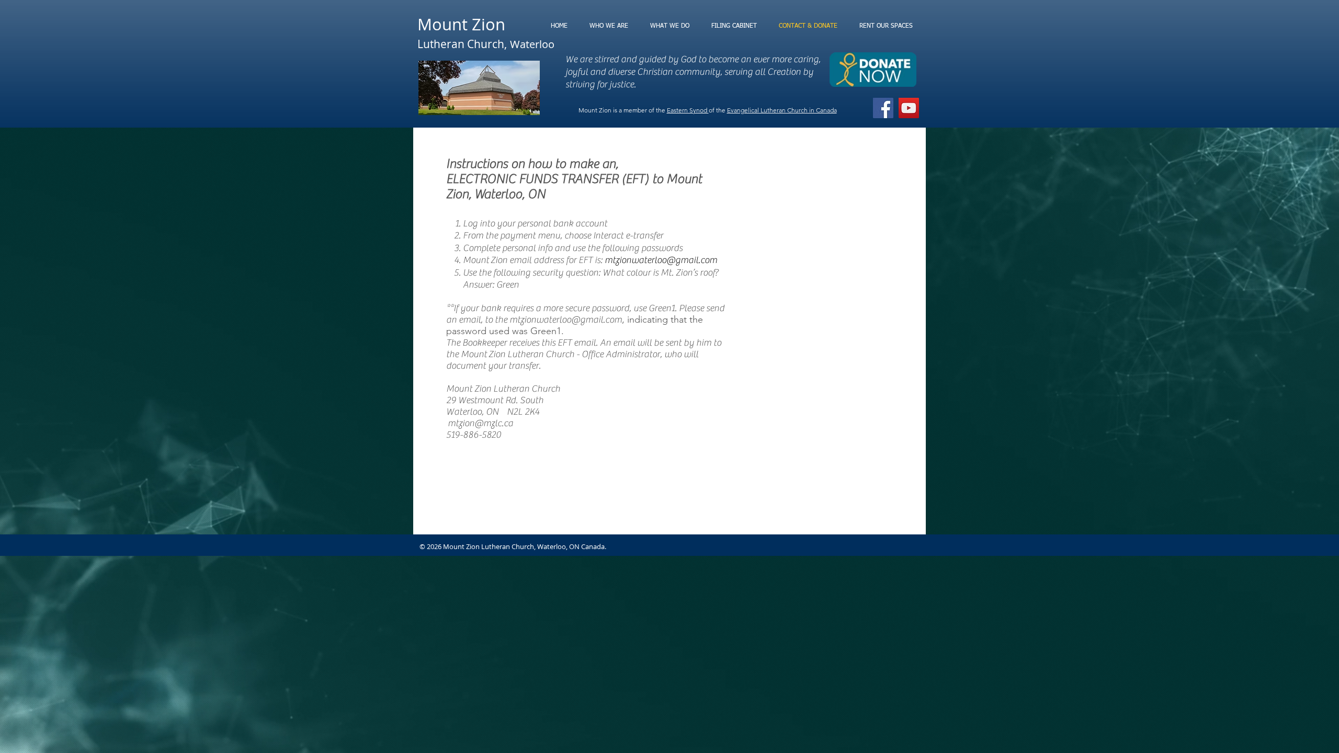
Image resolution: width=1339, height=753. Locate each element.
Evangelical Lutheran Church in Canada (782, 110)
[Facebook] (883, 108)
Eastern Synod (688, 110)
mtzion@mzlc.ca (480, 423)
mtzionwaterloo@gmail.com (661, 260)
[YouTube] (909, 108)
